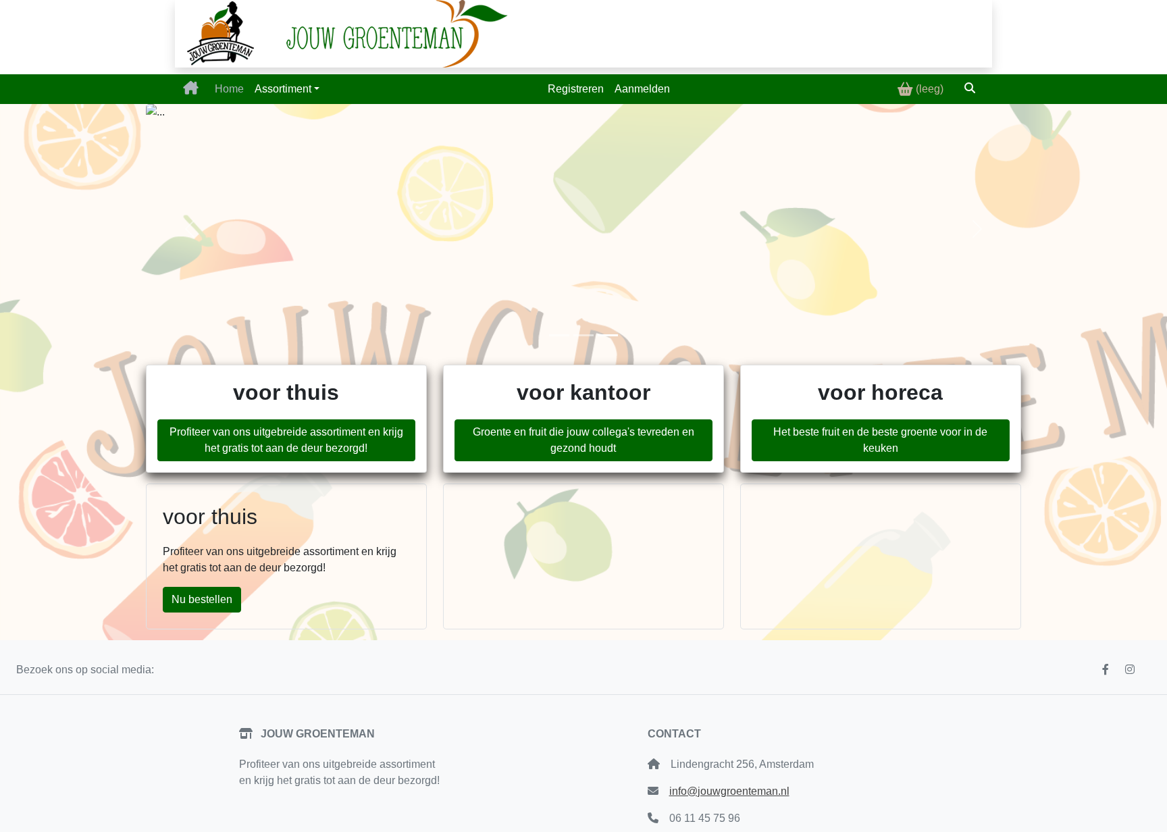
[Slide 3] (608, 335)
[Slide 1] (559, 335)
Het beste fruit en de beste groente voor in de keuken (880, 440)
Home (229, 89)
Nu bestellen (202, 599)
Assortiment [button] (283, 89)
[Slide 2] (583, 335)
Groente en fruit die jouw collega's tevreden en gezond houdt (583, 440)
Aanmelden (642, 89)
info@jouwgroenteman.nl (729, 791)
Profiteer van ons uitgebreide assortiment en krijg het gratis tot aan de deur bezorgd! (286, 440)
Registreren (576, 89)
